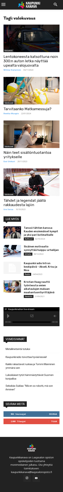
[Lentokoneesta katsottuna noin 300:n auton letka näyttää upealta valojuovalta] (31, 38)
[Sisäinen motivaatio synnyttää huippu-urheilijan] (12, 251)
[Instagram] (26, 478)
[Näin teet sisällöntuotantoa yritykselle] (31, 134)
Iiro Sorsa (8, 209)
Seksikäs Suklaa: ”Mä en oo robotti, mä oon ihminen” (29, 387)
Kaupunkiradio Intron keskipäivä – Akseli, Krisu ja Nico (40, 267)
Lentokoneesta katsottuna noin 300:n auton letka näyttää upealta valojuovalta (31, 60)
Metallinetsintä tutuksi (18, 349)
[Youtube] (36, 478)
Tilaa (54, 421)
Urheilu (28, 254)
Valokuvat (9, 103)
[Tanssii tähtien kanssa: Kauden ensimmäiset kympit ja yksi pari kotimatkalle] (12, 232)
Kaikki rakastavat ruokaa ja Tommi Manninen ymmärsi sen (30, 366)
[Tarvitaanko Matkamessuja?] (31, 90)
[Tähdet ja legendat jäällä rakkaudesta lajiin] (31, 182)
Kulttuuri (29, 239)
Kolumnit (9, 50)
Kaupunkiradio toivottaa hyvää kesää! (26, 357)
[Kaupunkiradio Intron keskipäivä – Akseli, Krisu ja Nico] (12, 268)
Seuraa (53, 414)
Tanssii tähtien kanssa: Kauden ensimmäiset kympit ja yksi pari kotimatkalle (41, 231)
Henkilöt (28, 296)
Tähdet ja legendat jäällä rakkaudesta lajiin (25, 202)
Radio (27, 274)
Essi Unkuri (9, 161)
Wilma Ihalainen (12, 70)
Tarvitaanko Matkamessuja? (27, 109)
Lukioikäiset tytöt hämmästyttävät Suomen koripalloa (30, 377)
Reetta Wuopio (11, 113)
